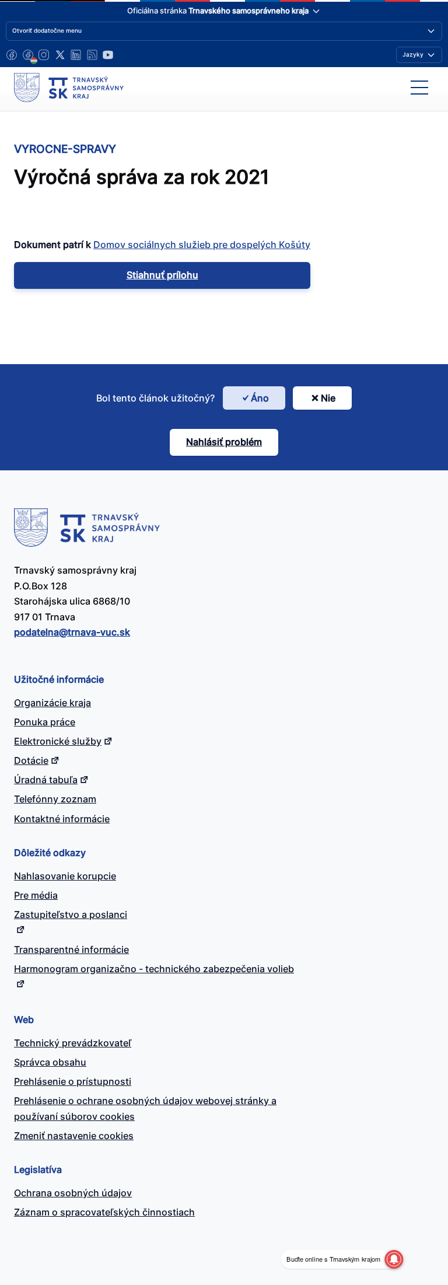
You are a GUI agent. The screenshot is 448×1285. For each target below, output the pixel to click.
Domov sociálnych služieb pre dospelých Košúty (201, 244)
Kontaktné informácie (62, 819)
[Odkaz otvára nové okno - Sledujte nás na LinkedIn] (76, 55)
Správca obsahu (50, 1062)
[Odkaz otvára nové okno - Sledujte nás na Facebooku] (12, 55)
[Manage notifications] (393, 1259)
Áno (260, 398)
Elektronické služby (58, 741)
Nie (328, 398)
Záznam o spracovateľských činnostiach (104, 1212)
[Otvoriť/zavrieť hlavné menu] (419, 88)
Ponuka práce (44, 722)
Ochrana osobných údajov (73, 1193)
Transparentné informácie (71, 949)
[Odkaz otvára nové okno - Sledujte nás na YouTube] (108, 55)
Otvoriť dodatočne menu (47, 30)
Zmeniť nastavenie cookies (74, 1135)
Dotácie (31, 760)
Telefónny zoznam (55, 799)
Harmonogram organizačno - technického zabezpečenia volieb (154, 969)
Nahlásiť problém (224, 442)
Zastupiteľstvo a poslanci (70, 914)
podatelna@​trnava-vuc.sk (72, 632)
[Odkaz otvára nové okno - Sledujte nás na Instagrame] (44, 55)
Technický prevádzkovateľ (72, 1043)
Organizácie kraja (52, 702)
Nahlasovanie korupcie (65, 876)
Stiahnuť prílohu (162, 275)
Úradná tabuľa (46, 779)
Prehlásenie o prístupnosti (72, 1081)
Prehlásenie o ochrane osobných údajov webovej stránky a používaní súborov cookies (145, 1108)
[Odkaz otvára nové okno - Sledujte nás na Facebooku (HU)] (28, 55)
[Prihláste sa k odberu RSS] (92, 55)
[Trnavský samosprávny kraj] (69, 87)
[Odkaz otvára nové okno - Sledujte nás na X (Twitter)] (60, 55)
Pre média (36, 895)
